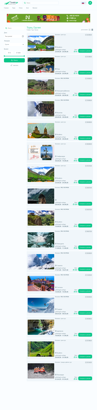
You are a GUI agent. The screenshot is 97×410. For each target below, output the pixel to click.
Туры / (33, 30)
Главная (6, 8)
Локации (7, 41)
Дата (5, 32)
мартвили (60, 331)
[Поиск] (25, 3)
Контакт (35, 8)
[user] (90, 3)
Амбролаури (61, 156)
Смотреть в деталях (85, 51)
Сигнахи (60, 287)
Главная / (29, 30)
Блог (27, 8)
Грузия (36, 30)
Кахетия (59, 113)
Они (58, 69)
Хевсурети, (60, 91)
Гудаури (59, 309)
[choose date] (23, 36)
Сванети (59, 265)
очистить (15, 65)
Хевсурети (60, 244)
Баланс (6, 49)
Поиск (16, 60)
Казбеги (59, 47)
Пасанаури (60, 375)
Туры (13, 8)
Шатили (67, 91)
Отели (20, 8)
